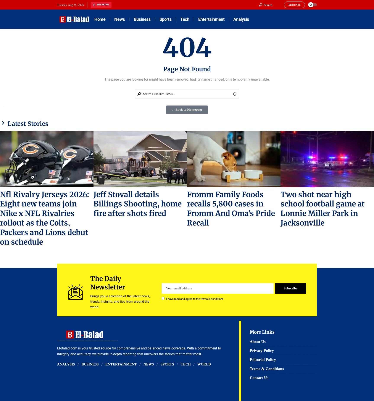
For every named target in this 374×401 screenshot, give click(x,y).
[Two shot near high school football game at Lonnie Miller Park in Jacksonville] (327, 159)
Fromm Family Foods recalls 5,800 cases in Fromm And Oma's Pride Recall (231, 209)
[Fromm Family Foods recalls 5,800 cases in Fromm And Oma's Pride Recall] (233, 159)
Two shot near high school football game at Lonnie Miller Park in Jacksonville (322, 209)
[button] (265, 4)
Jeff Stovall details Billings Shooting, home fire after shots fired (138, 204)
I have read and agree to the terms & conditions (195, 298)
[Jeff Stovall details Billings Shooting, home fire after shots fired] (140, 159)
